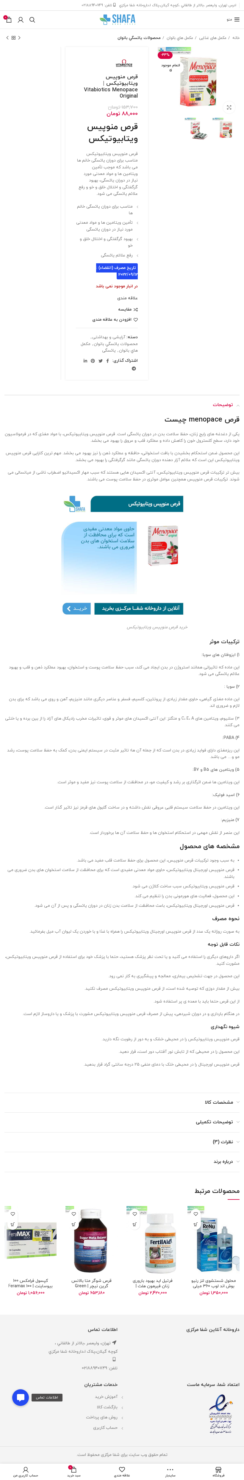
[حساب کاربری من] (20, 20)
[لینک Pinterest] (93, 361)
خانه (235, 38)
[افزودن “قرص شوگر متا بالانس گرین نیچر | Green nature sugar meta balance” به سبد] (73, 1224)
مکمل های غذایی (212, 38)
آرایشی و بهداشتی (108, 337)
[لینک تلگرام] (134, 368)
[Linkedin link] (85, 361)
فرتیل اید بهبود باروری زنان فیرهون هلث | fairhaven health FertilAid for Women (153, 1289)
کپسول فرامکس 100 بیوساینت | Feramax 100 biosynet (30, 1286)
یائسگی (109, 350)
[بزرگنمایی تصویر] (229, 107)
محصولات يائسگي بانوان (139, 38)
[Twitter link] (100, 361)
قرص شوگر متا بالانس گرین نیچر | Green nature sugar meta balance (91, 1289)
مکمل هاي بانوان (179, 38)
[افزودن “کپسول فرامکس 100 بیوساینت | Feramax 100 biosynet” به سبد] (12, 1224)
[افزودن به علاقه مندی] (195, 1214)
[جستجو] (32, 20)
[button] (20, 1397)
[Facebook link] (107, 361)
